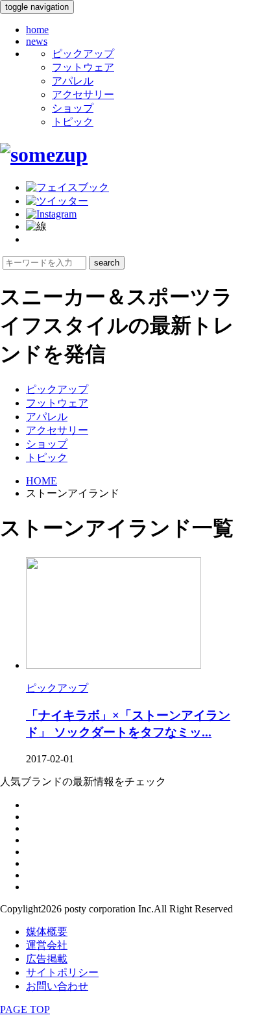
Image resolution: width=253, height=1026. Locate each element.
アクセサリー (83, 94)
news (36, 41)
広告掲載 (46, 958)
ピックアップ (83, 53)
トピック (72, 121)
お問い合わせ (57, 986)
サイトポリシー (62, 972)
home (37, 29)
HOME (41, 480)
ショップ (72, 108)
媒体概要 (46, 931)
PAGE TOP (25, 1009)
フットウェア (83, 67)
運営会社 (46, 945)
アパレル (72, 80)
